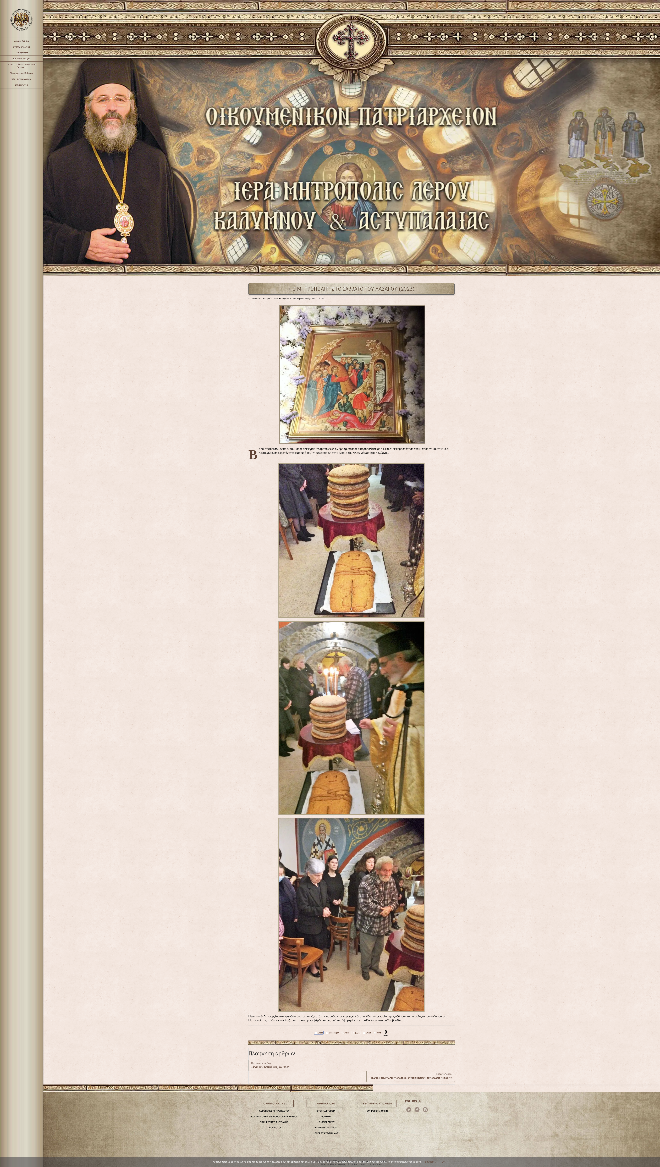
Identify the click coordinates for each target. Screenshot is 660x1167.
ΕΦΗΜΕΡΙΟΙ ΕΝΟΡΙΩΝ (377, 1110)
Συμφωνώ (430, 1161)
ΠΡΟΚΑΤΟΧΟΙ (274, 1127)
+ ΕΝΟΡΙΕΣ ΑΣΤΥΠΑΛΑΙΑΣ (325, 1133)
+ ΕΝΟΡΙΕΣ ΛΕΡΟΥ (325, 1122)
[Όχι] (655, 1162)
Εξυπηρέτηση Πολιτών (21, 73)
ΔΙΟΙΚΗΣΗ (326, 1116)
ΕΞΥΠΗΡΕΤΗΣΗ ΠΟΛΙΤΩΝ (377, 1103)
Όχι (443, 1161)
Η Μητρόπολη (22, 52)
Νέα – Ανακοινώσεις (21, 79)
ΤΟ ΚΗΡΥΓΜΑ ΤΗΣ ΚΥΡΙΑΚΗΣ (274, 1122)
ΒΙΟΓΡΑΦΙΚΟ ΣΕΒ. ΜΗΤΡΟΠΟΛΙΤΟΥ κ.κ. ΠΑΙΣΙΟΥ (274, 1116)
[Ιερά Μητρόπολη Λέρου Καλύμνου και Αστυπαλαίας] (21, 19)
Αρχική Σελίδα (21, 41)
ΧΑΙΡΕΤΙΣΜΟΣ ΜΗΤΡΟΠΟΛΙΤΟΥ (274, 1110)
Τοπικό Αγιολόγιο (21, 58)
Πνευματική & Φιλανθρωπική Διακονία (21, 66)
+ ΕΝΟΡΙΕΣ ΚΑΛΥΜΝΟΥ (326, 1127)
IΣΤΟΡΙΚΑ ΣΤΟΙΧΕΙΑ (325, 1110)
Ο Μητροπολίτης (21, 46)
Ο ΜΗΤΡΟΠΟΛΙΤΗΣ (274, 1103)
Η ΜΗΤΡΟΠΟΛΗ (326, 1103)
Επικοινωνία (21, 84)
